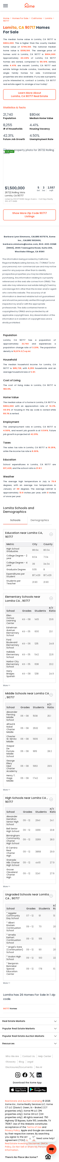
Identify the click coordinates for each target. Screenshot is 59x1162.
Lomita (48, 18)
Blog (21, 1061)
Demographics (40, 520)
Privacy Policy (12, 1130)
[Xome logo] (30, 5)
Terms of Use (34, 1127)
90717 (6, 21)
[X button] (32, 1075)
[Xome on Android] (38, 1089)
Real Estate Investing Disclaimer (22, 1143)
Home (6, 18)
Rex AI (39, 1067)
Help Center (44, 1056)
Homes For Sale (20, 18)
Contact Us (28, 1056)
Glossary (11, 1061)
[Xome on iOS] (19, 1089)
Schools (15, 520)
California (36, 18)
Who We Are (12, 1056)
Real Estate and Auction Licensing (23, 1101)
